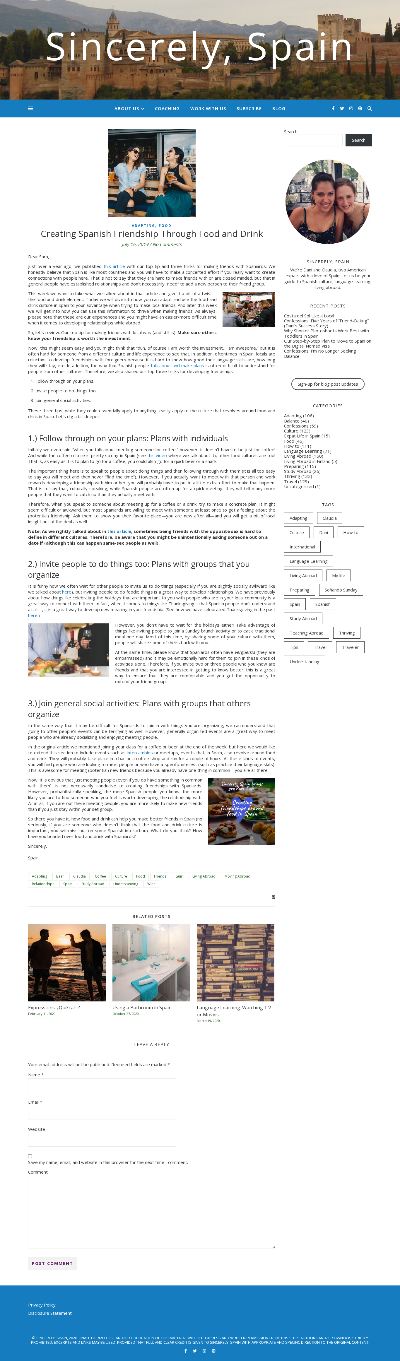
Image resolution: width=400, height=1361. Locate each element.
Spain (67, 883)
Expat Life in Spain (302, 436)
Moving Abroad (237, 876)
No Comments (167, 244)
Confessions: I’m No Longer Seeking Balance (320, 353)
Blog (279, 108)
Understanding (125, 883)
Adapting (143, 225)
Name (36, 1075)
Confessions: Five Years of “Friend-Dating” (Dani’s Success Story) (326, 323)
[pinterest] (360, 108)
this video (157, 455)
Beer (60, 876)
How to (291, 446)
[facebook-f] (334, 108)
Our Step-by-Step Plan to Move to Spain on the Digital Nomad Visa (327, 343)
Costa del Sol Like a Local (309, 316)
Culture (121, 876)
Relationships (43, 883)
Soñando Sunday (341, 590)
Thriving (292, 476)
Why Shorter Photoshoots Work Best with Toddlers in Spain (326, 333)
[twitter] (342, 108)
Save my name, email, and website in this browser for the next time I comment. (108, 1162)
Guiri (179, 876)
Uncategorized (299, 486)
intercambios (140, 752)
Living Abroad (204, 876)
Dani (323, 532)
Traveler (350, 647)
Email (35, 1102)
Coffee (100, 876)
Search (291, 131)
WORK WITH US (208, 108)
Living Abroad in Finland (307, 461)
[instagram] (351, 108)
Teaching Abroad (307, 633)
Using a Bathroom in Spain (142, 1007)
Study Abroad (92, 883)
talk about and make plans (177, 365)
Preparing (294, 466)
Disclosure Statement (50, 1313)
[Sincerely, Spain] (200, 50)
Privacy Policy (42, 1305)
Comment (38, 1172)
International (302, 547)
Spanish (323, 604)
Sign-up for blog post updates (328, 384)
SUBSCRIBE (249, 108)
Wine (151, 883)
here (66, 592)
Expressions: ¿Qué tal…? (54, 1007)
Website (36, 1129)
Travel (290, 481)
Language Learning (303, 451)
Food (165, 225)
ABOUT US (126, 108)
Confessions (296, 426)
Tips (294, 647)
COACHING (167, 108)
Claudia (79, 876)
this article (114, 266)
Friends (160, 876)
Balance (292, 421)
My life (338, 575)
